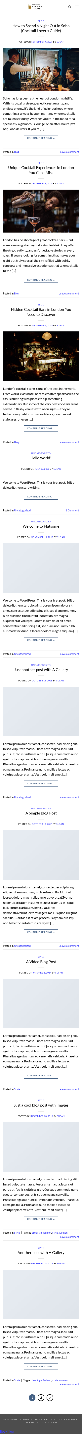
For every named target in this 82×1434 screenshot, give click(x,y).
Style (41, 957)
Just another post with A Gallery (41, 669)
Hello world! (41, 457)
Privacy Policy (45, 1419)
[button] (76, 7)
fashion (47, 1232)
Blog (41, 21)
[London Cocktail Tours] (35, 7)
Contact (26, 1419)
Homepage (10, 1419)
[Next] (50, 1397)
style (55, 1232)
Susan (60, 41)
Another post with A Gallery (41, 1252)
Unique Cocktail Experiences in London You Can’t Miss (41, 170)
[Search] (69, 7)
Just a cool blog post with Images (41, 1105)
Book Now (7, 1431)
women (63, 1232)
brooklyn (37, 1232)
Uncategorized (41, 453)
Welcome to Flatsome (41, 526)
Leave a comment (69, 151)
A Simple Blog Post (41, 813)
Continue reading (41, 137)
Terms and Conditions (41, 1422)
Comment (72, 510)
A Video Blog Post (41, 961)
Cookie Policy (68, 1419)
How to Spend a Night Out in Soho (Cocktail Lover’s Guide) (41, 28)
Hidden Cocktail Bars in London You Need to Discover (41, 312)
